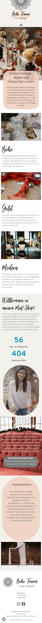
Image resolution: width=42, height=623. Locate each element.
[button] (21, 25)
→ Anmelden (21, 595)
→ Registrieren (21, 598)
